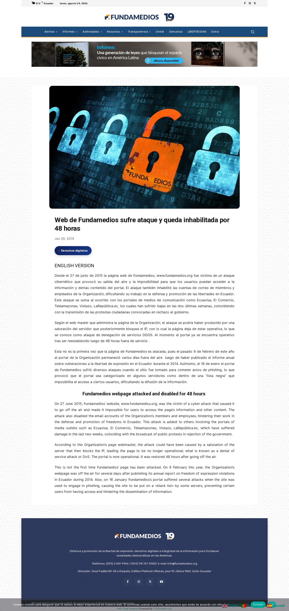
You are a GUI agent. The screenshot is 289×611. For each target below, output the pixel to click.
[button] (252, 32)
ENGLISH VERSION (74, 265)
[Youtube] (161, 582)
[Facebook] (244, 3)
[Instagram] (249, 3)
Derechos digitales (74, 250)
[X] (254, 3)
